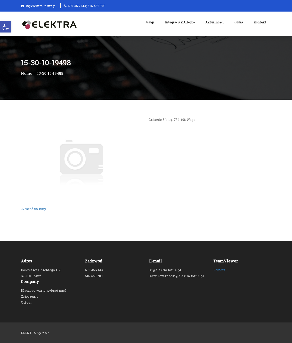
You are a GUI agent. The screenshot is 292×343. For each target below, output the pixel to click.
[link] (5, 27)
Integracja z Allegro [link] (180, 22)
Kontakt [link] (260, 22)
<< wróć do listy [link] (33, 209)
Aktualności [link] (214, 22)
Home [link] (26, 73)
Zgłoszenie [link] (29, 296)
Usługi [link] (149, 22)
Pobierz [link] (219, 270)
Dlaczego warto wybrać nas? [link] (43, 290)
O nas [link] (238, 22)
